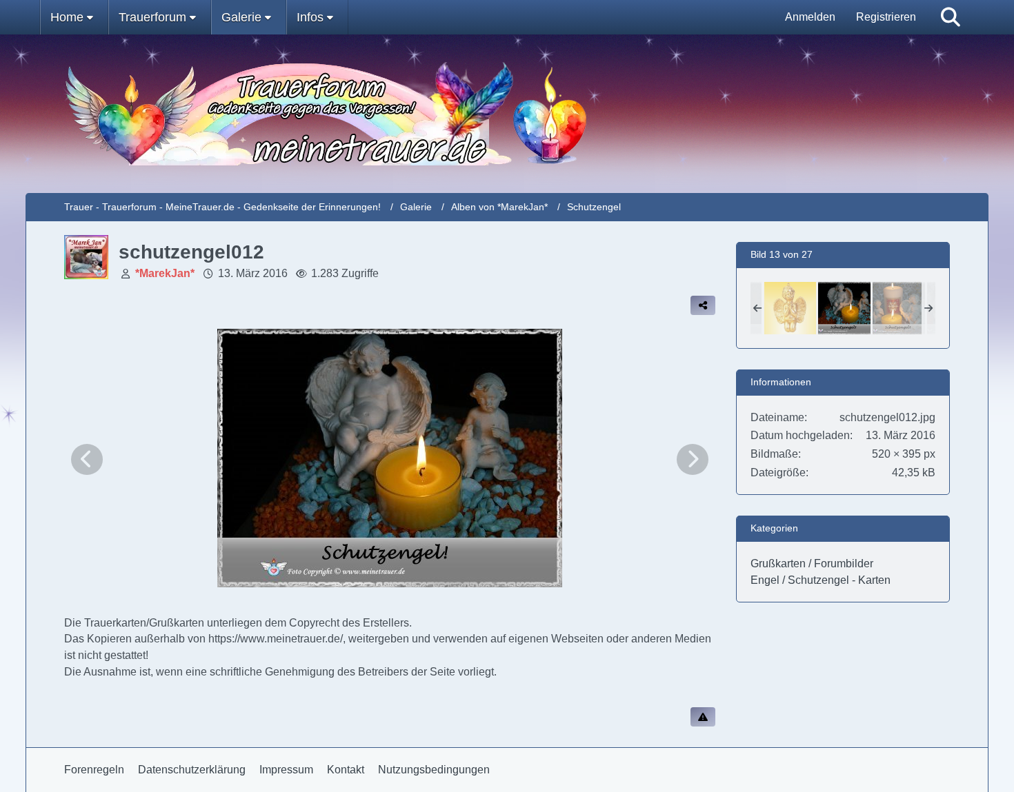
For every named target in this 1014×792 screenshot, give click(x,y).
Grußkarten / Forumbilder (811, 563)
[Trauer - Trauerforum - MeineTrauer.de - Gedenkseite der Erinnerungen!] (507, 113)
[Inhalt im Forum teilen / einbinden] (702, 305)
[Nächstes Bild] (692, 459)
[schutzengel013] (899, 308)
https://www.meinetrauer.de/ (275, 638)
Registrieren (886, 17)
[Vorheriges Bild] (87, 459)
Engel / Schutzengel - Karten (820, 580)
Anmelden (810, 17)
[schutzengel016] (790, 308)
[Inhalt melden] (702, 717)
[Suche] (950, 17)
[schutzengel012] (844, 308)
